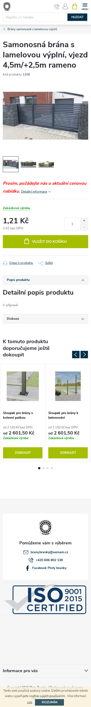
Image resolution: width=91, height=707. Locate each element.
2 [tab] (43, 468)
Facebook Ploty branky (49, 568)
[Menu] (85, 6)
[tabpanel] (23, 412)
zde (29, 702)
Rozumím (49, 702)
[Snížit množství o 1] (84, 227)
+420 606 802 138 (49, 560)
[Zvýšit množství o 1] (84, 221)
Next (84, 354)
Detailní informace (34, 191)
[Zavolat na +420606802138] (57, 6)
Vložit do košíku (49, 241)
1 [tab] (39, 468)
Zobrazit (23, 453)
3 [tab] (47, 468)
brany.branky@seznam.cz (49, 552)
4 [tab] (52, 468)
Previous (76, 354)
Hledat (77, 17)
